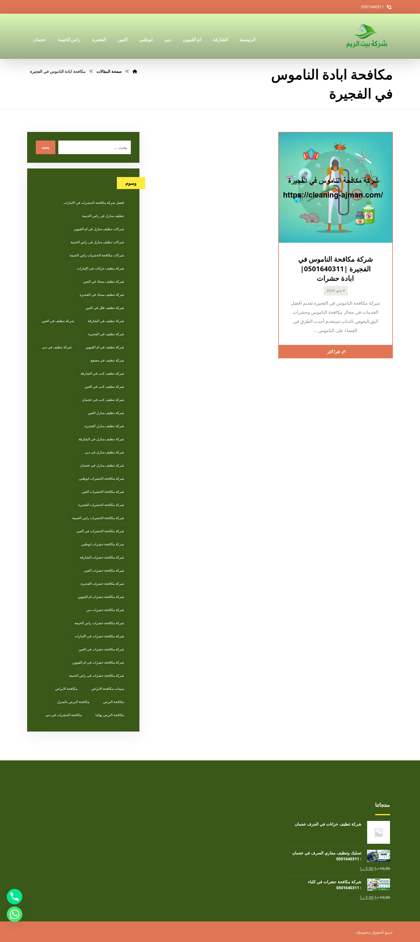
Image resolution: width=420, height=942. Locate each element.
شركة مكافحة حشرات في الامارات (99, 636)
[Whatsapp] (14, 914)
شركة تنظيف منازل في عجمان (102, 465)
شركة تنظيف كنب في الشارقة (102, 373)
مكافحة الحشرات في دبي (63, 714)
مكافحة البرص (113, 701)
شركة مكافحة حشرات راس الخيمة (99, 622)
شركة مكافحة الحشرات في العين (100, 531)
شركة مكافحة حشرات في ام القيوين (98, 662)
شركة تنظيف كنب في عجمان (103, 399)
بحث (45, 147)
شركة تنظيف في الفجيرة (106, 334)
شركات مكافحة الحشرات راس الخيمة (97, 255)
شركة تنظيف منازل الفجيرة (104, 425)
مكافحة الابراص (66, 688)
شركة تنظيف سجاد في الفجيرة (102, 294)
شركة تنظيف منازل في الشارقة (101, 439)
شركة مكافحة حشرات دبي (105, 609)
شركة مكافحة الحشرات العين (103, 491)
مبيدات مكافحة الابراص (107, 688)
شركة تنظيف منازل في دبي (104, 452)
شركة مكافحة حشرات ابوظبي (102, 544)
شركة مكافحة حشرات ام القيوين (101, 596)
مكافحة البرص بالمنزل (73, 701)
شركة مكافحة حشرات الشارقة (102, 557)
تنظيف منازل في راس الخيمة (103, 215)
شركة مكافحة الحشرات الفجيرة (101, 504)
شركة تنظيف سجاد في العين (103, 281)
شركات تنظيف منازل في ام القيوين (99, 228)
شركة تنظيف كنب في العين (104, 386)
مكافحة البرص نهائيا (109, 714)
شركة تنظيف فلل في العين (104, 307)
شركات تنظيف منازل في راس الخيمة (97, 242)
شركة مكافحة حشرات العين (104, 570)
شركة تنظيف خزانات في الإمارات (100, 268)
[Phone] (14, 896)
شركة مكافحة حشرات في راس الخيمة (96, 675)
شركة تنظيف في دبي (57, 347)
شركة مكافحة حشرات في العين (101, 649)
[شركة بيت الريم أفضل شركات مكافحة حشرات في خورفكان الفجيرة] (366, 36)
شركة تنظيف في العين (58, 320)
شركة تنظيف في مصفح (107, 360)
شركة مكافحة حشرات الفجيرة (102, 583)
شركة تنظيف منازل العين (106, 412)
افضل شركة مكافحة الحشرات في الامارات (93, 202)
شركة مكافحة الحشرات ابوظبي (101, 478)
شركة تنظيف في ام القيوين (104, 347)
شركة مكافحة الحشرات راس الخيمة (98, 517)
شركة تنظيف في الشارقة (106, 320)
